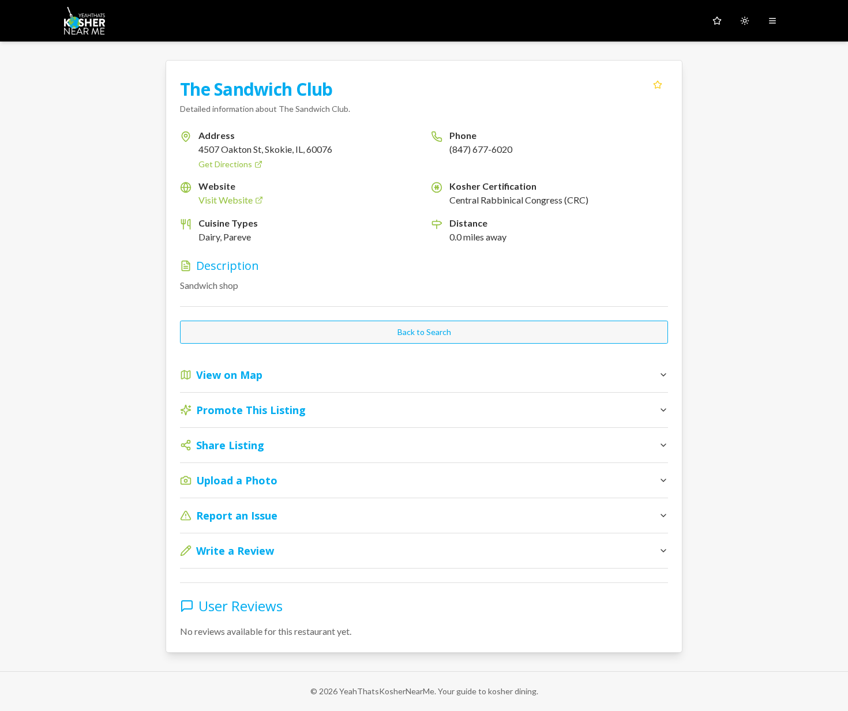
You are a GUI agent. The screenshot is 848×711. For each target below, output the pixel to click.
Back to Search (424, 332)
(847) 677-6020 (480, 149)
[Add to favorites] (657, 84)
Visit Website (225, 199)
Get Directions (225, 164)
